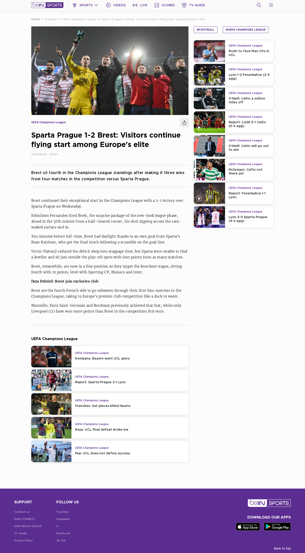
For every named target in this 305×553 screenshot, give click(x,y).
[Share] (184, 123)
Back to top (282, 548)
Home (35, 19)
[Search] (259, 5)
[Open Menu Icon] (271, 5)
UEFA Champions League (79, 19)
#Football (206, 29)
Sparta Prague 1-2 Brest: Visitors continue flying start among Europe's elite (153, 19)
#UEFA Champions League (245, 29)
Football (51, 19)
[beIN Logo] (47, 5)
